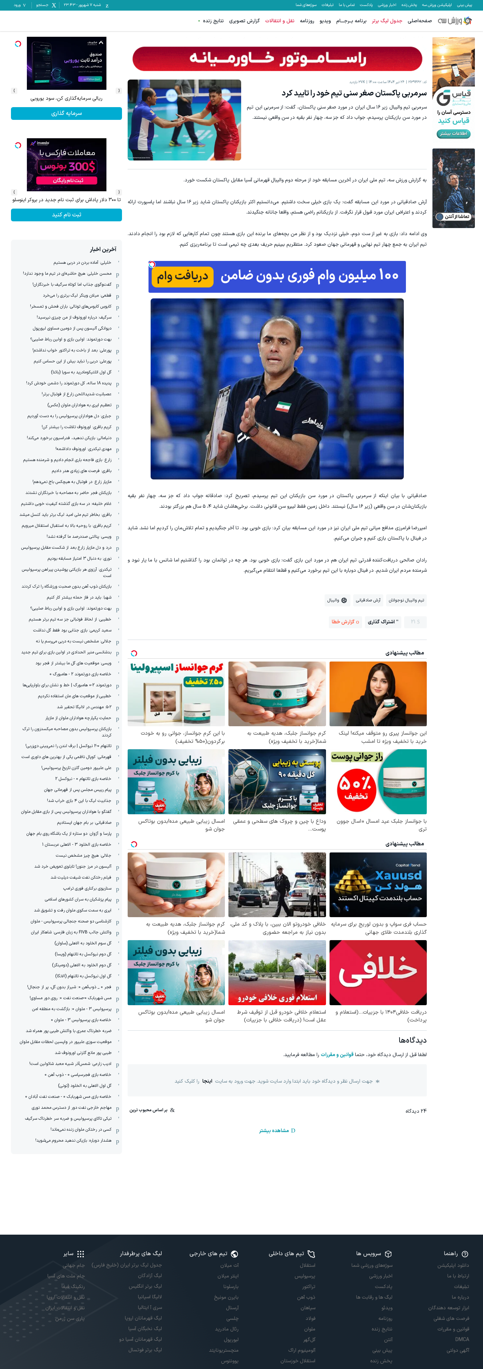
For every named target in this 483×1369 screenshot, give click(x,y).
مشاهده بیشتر (274, 1131)
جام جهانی (74, 1265)
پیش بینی (464, 5)
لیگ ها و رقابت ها (374, 1297)
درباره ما (460, 1297)
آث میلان (229, 1265)
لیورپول (231, 1340)
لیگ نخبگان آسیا (145, 1329)
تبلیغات (327, 5)
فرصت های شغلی (451, 1318)
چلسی (232, 1318)
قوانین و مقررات (337, 1055)
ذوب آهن (306, 1297)
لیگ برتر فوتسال (145, 1350)
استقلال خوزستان (297, 1361)
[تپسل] (152, 264)
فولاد (310, 1318)
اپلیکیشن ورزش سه (437, 5)
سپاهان (308, 1308)
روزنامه (307, 21)
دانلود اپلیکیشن (453, 1265)
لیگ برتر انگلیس (145, 1286)
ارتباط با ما (458, 1276)
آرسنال (232, 1308)
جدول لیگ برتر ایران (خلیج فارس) (127, 1265)
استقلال (307, 1265)
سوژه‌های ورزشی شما (371, 1265)
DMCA (462, 1340)
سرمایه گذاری (66, 215)
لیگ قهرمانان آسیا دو (140, 1339)
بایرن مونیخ (226, 1297)
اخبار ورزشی (387, 5)
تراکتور (308, 1287)
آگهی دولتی (458, 1350)
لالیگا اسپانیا (150, 1297)
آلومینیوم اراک (301, 1350)
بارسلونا (231, 1287)
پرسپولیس (305, 1276)
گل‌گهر (309, 1340)
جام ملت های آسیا (66, 1276)
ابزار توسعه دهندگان (448, 1308)
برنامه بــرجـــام (351, 21)
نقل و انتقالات (280, 21)
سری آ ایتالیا (150, 1307)
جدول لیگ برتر (387, 21)
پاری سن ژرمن (70, 1318)
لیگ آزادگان (150, 1276)
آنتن (388, 1340)
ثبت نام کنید (66, 113)
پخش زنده (409, 5)
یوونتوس (230, 1361)
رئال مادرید (227, 1329)
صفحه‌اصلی (420, 21)
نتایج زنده (213, 21)
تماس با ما (347, 5)
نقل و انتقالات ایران (65, 1308)
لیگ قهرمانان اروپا (143, 1318)
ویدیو (325, 21)
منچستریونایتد (224, 1350)
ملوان (309, 1329)
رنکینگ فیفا (73, 1287)
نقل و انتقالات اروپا (66, 1297)
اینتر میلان (228, 1276)
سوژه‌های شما (306, 5)
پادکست (366, 5)
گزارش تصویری (244, 21)
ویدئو (387, 1308)
